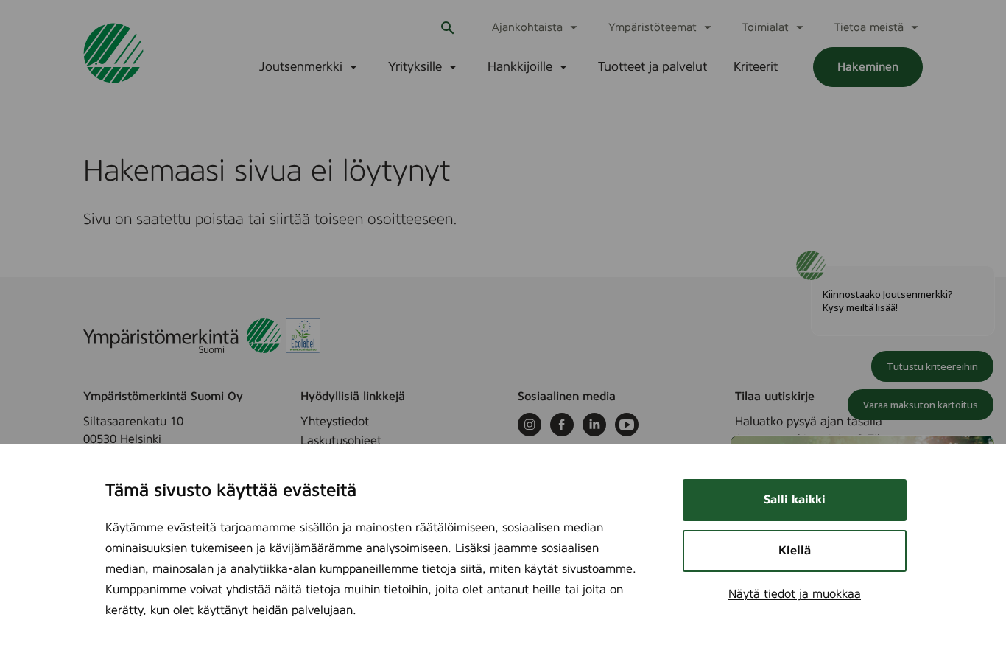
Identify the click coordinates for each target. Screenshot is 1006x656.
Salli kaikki (795, 500)
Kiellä (794, 550)
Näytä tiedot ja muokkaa (794, 594)
